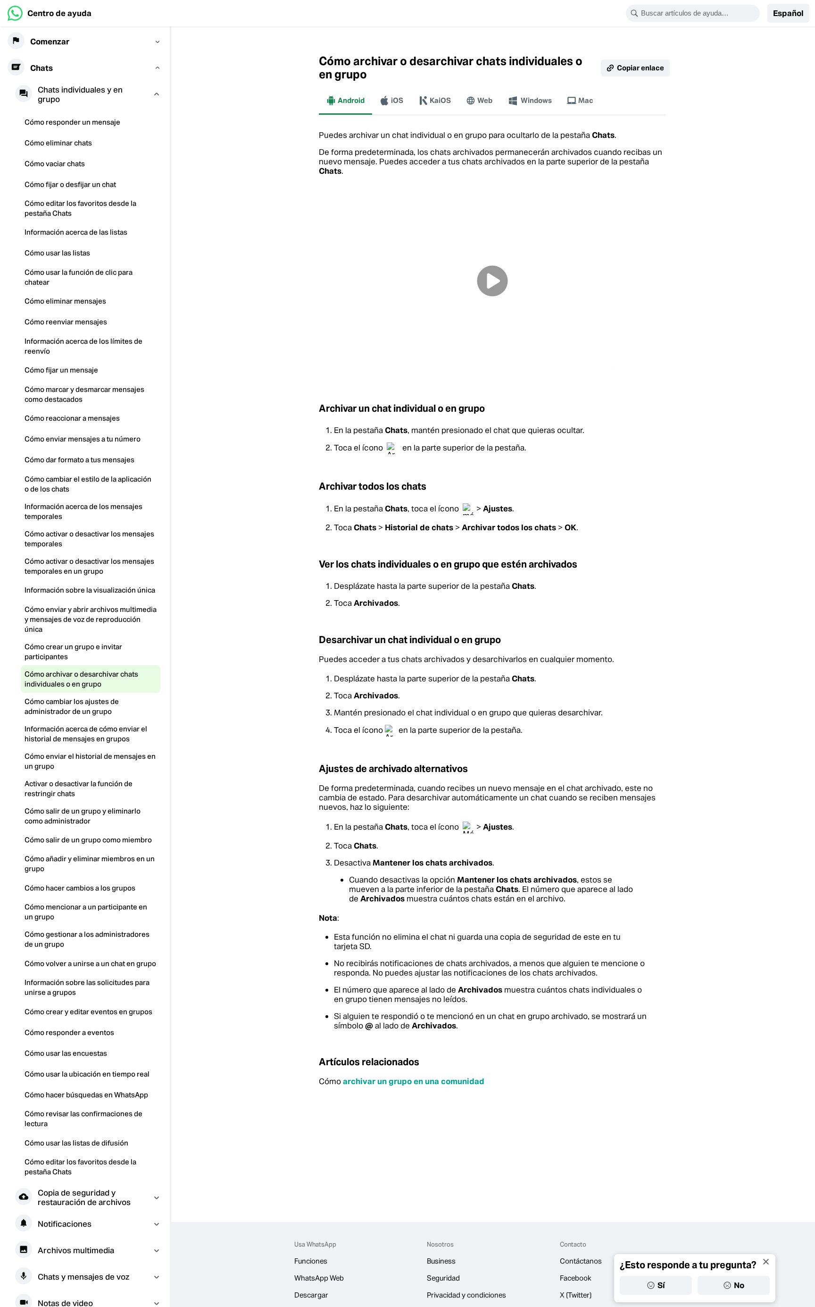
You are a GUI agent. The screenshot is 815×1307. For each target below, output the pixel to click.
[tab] (345, 100)
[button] (788, 13)
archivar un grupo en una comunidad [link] (413, 1081)
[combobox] (699, 13)
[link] (49, 13)
